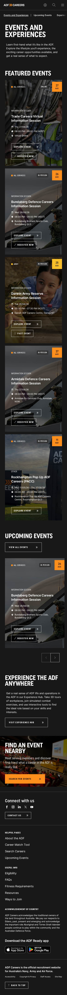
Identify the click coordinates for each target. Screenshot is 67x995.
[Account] (45, 5)
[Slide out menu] (62, 5)
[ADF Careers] (14, 5)
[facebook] (7, 807)
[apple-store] (15, 949)
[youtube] (32, 807)
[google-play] (38, 949)
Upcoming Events (43, 15)
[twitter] (25, 807)
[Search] (54, 5)
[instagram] (13, 807)
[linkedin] (19, 807)
